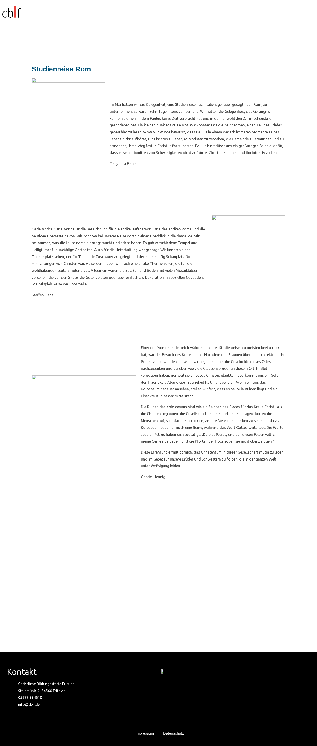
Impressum (145, 733)
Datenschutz (173, 733)
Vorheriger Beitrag (24, 631)
